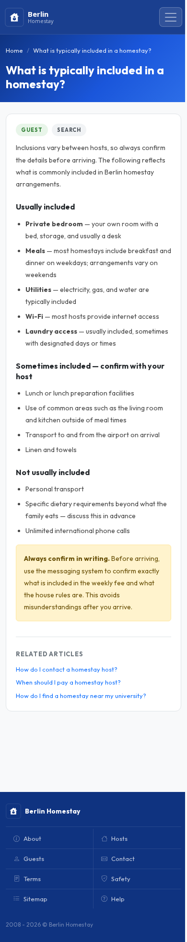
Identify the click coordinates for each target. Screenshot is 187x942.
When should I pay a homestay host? (68, 682)
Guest (31, 130)
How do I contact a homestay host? (66, 669)
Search (69, 130)
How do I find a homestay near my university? (81, 695)
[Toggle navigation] (170, 17)
